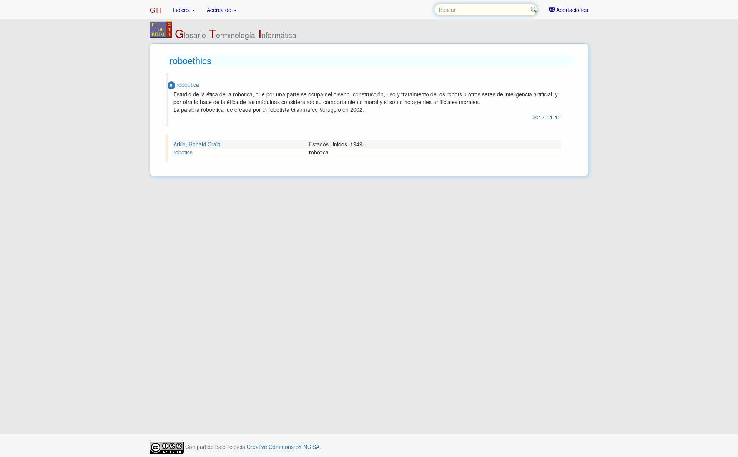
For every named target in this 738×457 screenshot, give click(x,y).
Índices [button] (182, 9)
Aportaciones (571, 9)
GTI (155, 10)
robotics (183, 152)
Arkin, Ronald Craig (197, 144)
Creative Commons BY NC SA (283, 446)
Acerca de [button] (220, 9)
